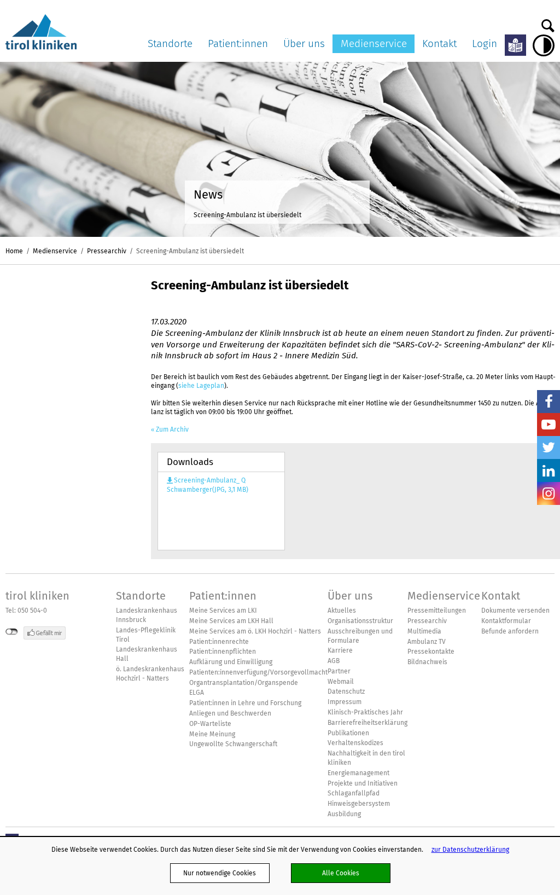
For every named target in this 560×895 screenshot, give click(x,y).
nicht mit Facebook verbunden (11, 632)
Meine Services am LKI (223, 610)
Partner (339, 671)
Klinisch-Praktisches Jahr (365, 712)
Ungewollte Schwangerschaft (233, 744)
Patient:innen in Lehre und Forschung (245, 703)
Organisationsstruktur (360, 621)
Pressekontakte (430, 651)
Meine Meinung (212, 734)
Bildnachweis (427, 662)
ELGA (196, 692)
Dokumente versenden (515, 610)
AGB (334, 660)
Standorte (170, 43)
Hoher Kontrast (544, 45)
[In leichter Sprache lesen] (515, 45)
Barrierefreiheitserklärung (367, 722)
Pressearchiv (106, 250)
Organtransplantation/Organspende (243, 682)
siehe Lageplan (201, 385)
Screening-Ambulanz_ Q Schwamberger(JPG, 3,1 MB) (207, 485)
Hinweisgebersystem (359, 803)
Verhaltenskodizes (355, 743)
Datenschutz (346, 691)
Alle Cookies (340, 872)
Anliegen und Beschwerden (230, 713)
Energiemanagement (358, 773)
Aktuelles (342, 610)
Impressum (344, 702)
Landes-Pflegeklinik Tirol (146, 635)
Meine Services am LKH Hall (231, 621)
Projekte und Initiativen (363, 783)
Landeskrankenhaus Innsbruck (146, 615)
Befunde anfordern (510, 631)
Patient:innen (238, 43)
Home (14, 250)
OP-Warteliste (210, 723)
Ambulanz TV (426, 641)
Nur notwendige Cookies (219, 872)
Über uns (304, 43)
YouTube (548, 424)
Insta (548, 493)
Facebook (548, 401)
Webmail (341, 681)
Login (484, 43)
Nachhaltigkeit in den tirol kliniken (366, 758)
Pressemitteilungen (436, 610)
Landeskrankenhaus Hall (146, 654)
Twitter (548, 447)
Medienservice (374, 43)
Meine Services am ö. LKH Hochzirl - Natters (255, 631)
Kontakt (439, 43)
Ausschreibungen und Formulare (360, 636)
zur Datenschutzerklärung (470, 849)
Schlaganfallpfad (354, 793)
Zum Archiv (172, 429)
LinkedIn (548, 470)
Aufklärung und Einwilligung (230, 662)
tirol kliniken (37, 595)
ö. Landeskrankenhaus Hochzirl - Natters (150, 674)
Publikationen (348, 733)
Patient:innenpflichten (222, 651)
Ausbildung (344, 814)
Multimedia (424, 631)
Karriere (340, 650)
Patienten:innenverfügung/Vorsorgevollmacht (258, 672)
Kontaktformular (506, 621)
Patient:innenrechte (219, 641)
